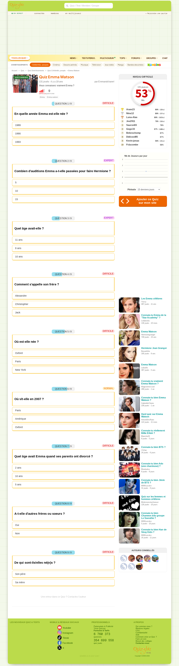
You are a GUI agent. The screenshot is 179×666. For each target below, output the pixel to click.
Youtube (67, 627)
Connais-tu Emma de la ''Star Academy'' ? (153, 316)
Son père (20, 574)
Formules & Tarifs (101, 631)
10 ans (19, 256)
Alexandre (21, 295)
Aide (137, 635)
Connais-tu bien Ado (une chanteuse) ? (152, 464)
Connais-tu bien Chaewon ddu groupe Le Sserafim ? (153, 515)
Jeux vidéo (109, 65)
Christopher (21, 304)
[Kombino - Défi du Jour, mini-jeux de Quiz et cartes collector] (153, 65)
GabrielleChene (147, 403)
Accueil (14, 71)
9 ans (18, 248)
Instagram (68, 632)
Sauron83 (131, 125)
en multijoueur (72, 13)
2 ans (18, 467)
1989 (18, 125)
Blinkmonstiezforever (150, 502)
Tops (122, 58)
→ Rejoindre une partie (156, 13)
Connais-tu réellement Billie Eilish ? (153, 431)
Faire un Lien (141, 639)
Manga (121, 65)
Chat (165, 58)
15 (16, 199)
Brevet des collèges (144, 641)
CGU (138, 631)
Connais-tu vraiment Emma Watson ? (152, 382)
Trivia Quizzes (100, 628)
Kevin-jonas (132, 141)
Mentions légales (143, 628)
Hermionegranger (148, 335)
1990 (18, 133)
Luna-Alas (131, 117)
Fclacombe (132, 144)
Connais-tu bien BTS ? (153, 447)
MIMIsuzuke (146, 486)
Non (17, 533)
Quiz (22, 71)
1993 (18, 142)
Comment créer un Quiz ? (146, 637)
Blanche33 (145, 436)
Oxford (19, 353)
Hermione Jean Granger (154, 348)
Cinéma (56, 65)
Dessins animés (70, 65)
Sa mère (20, 582)
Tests (89, 58)
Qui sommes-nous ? (144, 626)
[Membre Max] (141, 561)
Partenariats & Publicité (103, 626)
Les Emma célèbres (151, 298)
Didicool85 (132, 137)
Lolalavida (145, 321)
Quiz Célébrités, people (56, 71)
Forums (135, 58)
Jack (17, 312)
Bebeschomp (133, 133)
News (73, 58)
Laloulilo (144, 368)
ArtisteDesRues (147, 420)
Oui (17, 525)
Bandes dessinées (136, 65)
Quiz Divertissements (36, 71)
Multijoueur (107, 58)
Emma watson (52, 97)
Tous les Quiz (18, 58)
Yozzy (143, 302)
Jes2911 (130, 121)
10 (16, 190)
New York (20, 369)
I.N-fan (144, 450)
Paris (18, 361)
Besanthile (145, 351)
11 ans (19, 239)
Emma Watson (149, 331)
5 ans (18, 484)
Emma (42, 97)
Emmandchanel (106, 81)
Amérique (20, 418)
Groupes (151, 58)
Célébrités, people (40, 65)
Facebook (68, 643)
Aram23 (130, 109)
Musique (84, 65)
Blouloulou (145, 469)
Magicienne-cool (148, 387)
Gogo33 (130, 129)
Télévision (96, 65)
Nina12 (130, 113)
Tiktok (66, 637)
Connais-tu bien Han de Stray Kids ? (154, 530)
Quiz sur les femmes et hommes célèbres (153, 497)
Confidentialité (141, 633)
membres (54, 13)
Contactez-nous (142, 643)
